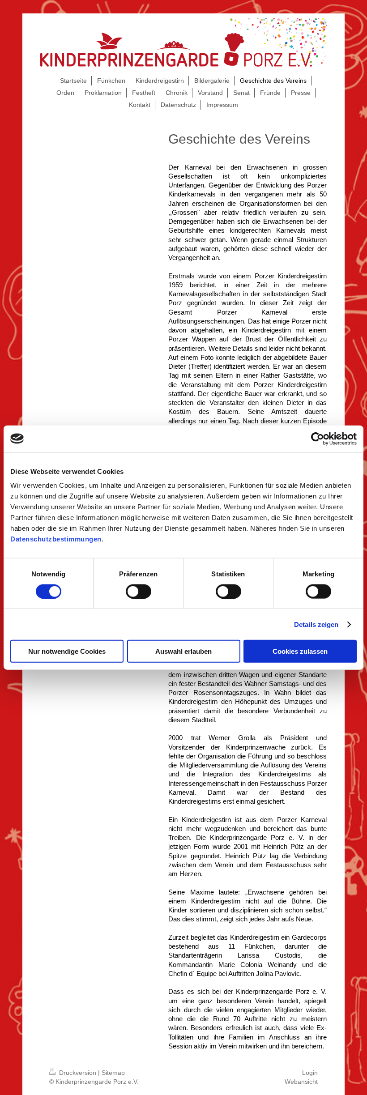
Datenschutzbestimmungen (56, 539)
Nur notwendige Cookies (67, 651)
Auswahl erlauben (183, 651)
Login (310, 1072)
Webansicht (301, 1081)
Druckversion (77, 1072)
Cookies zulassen (300, 651)
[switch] (138, 591)
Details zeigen (316, 624)
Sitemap (113, 1072)
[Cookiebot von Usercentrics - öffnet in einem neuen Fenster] (317, 438)
